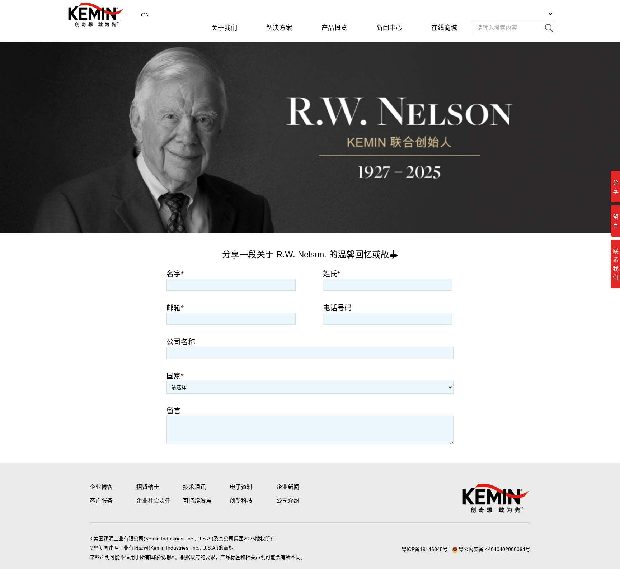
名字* (175, 274)
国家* (175, 376)
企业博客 (101, 487)
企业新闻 (287, 487)
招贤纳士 (147, 487)
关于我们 (224, 28)
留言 (173, 411)
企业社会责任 (153, 501)
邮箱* (175, 308)
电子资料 (241, 487)
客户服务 (101, 501)
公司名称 (180, 342)
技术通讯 (194, 487)
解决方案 (279, 28)
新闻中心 (389, 28)
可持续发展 (197, 501)
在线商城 (444, 28)
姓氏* (331, 274)
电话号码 (337, 308)
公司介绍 (287, 501)
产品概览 (334, 28)
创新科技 (241, 501)
